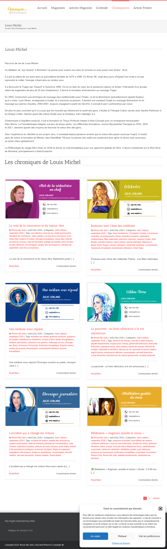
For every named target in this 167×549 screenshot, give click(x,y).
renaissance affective (113, 352)
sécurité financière (144, 352)
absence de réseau (121, 341)
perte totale (64, 446)
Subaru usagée (41, 455)
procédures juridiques (24, 449)
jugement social (108, 346)
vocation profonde (147, 355)
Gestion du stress (140, 443)
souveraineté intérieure (49, 348)
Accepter (95, 536)
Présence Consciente (28, 345)
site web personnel (25, 455)
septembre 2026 (16, 233)
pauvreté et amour (141, 349)
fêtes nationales (111, 239)
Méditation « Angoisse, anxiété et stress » (117, 433)
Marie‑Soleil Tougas (100, 245)
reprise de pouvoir (17, 348)
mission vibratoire (117, 245)
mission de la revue (17, 242)
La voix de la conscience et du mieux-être (36, 225)
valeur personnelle (130, 355)
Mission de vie (125, 349)
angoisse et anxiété (121, 440)
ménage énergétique (45, 239)
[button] (160, 508)
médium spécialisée (18, 342)
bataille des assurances (59, 440)
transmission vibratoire (122, 248)
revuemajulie (31, 245)
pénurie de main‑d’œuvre (46, 446)
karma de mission (136, 346)
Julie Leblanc (61, 230)
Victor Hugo (138, 248)
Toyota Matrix (55, 455)
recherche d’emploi (43, 449)
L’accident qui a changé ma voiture (31, 433)
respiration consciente (146, 452)
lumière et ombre (27, 239)
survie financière (98, 355)
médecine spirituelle (111, 449)
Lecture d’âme (48, 339)
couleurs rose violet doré (120, 443)
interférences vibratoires (30, 339)
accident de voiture (39, 440)
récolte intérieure (16, 245)
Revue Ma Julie (19, 230)
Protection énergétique (49, 345)
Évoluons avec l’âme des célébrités (113, 226)
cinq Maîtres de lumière (141, 440)
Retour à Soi (96, 455)
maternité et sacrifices (108, 349)
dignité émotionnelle (100, 344)
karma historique (134, 242)
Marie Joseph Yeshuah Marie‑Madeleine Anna (120, 446)
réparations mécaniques (20, 452)
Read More (14, 266)
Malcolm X (147, 242)
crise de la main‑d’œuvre (142, 341)
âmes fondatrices (120, 233)
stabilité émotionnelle (127, 455)
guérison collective (127, 239)
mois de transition (35, 242)
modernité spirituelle (135, 245)
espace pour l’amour (119, 344)
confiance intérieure (100, 443)
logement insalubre (25, 446)
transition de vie (114, 355)
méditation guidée (129, 449)
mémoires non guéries (38, 342)
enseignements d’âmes (110, 236)
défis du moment (36, 443)
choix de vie (48, 233)
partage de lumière (52, 242)
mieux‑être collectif (63, 239)
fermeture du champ (40, 336)
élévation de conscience (20, 236)
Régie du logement (61, 449)
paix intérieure (143, 449)
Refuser (122, 536)
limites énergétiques (65, 339)
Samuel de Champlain (101, 248)
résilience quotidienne (41, 452)
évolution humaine (130, 236)
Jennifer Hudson (105, 242)
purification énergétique (124, 452)
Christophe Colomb (137, 233)
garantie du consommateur (56, 443)
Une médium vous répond (26, 329)
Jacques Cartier (144, 239)
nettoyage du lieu (56, 342)
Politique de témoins (121, 543)
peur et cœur (67, 242)
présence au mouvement (102, 452)
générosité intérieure (138, 344)
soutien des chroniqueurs (49, 245)
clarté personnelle (62, 233)
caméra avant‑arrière (18, 443)
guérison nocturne (58, 336)
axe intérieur (36, 233)
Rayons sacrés (66, 345)
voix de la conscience (29, 248)
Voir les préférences (149, 536)
